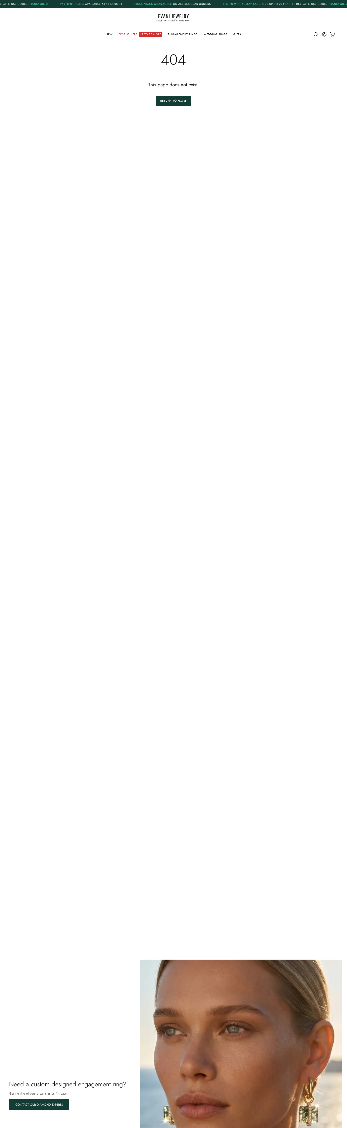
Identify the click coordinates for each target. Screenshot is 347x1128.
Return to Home (173, 101)
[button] (140, 34)
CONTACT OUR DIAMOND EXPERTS (39, 1104)
